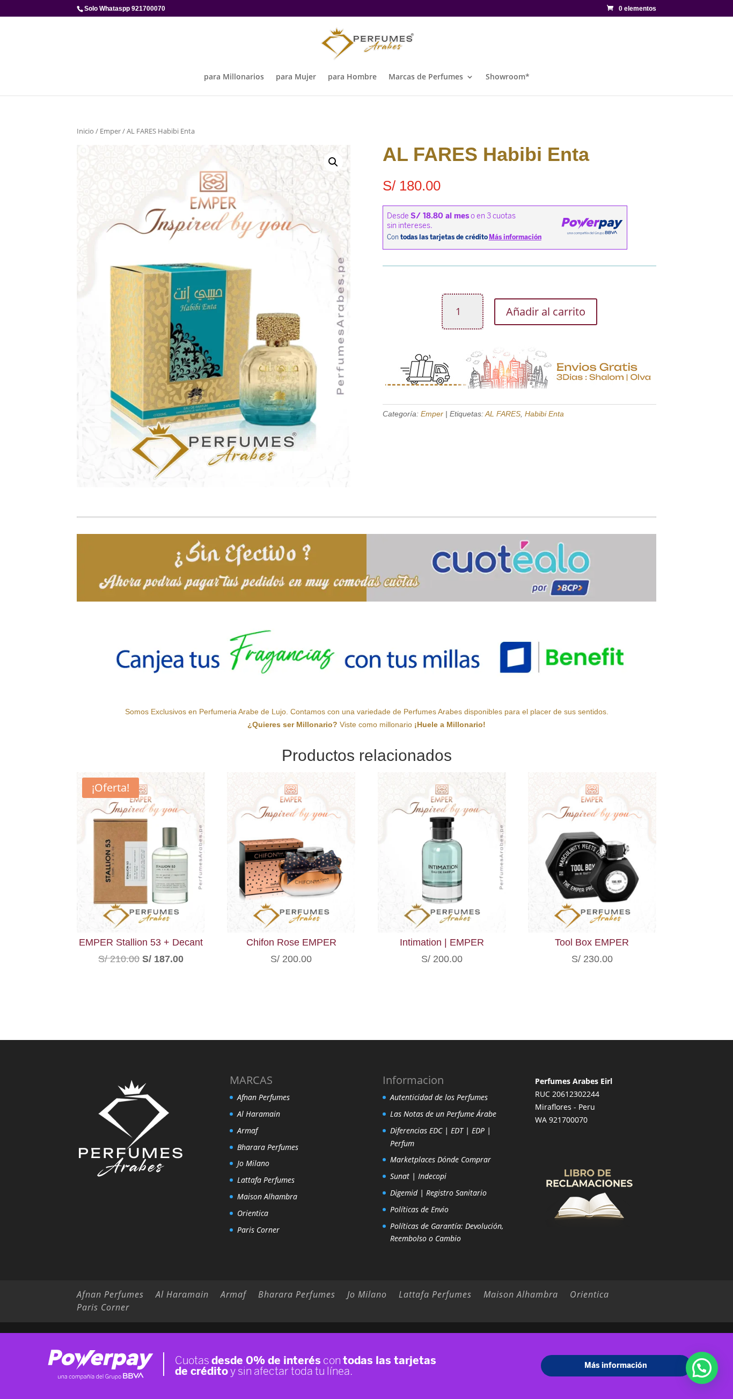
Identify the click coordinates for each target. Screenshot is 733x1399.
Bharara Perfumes (267, 1147)
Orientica (252, 1213)
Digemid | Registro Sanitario (438, 1193)
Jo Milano (253, 1163)
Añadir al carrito (545, 311)
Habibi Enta (544, 413)
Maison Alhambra (267, 1196)
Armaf (247, 1130)
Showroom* (508, 77)
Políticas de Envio (419, 1209)
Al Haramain (258, 1114)
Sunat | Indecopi (418, 1176)
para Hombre (352, 77)
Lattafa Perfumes (266, 1180)
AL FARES (503, 413)
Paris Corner (258, 1230)
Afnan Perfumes (263, 1097)
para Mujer (296, 77)
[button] (333, 162)
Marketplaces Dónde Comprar (440, 1159)
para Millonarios (234, 77)
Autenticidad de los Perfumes (439, 1097)
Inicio (85, 131)
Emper (110, 131)
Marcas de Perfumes (426, 77)
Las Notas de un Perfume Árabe (443, 1114)
